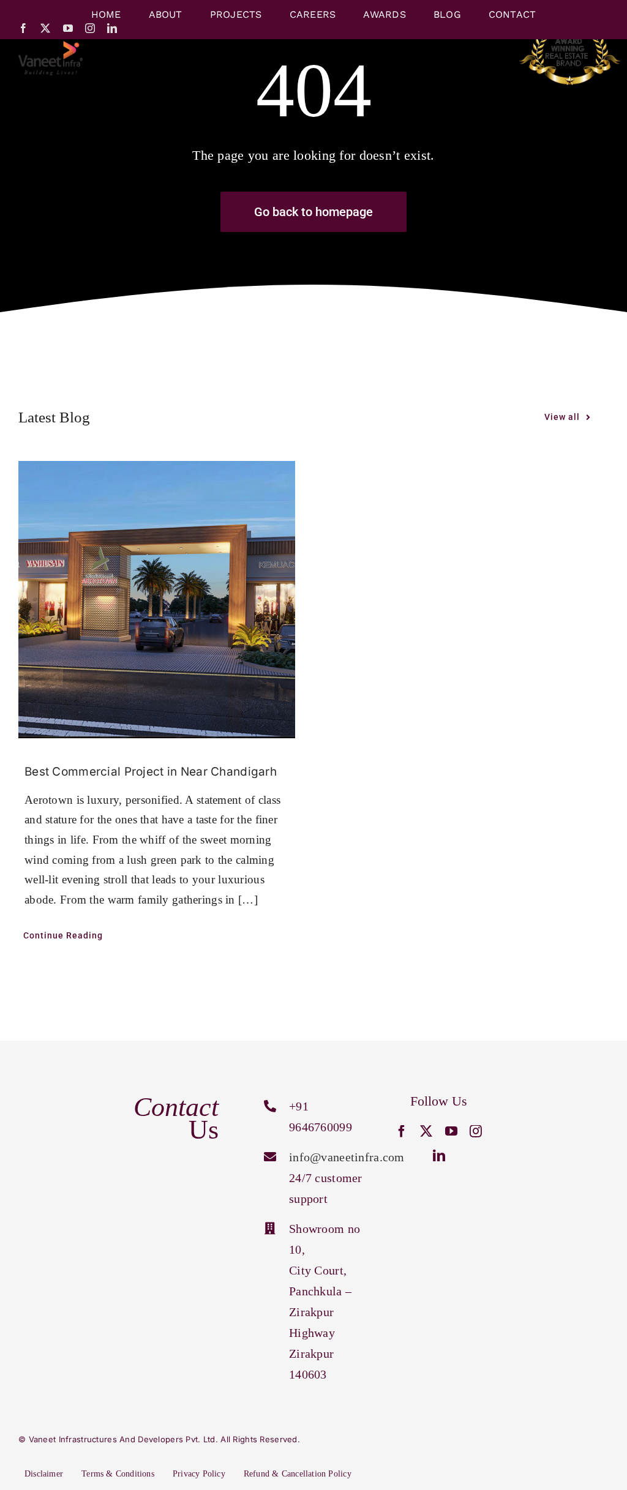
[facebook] (23, 28)
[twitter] (45, 28)
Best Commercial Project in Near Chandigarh (150, 772)
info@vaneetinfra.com (347, 1157)
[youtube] (68, 28)
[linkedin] (112, 28)
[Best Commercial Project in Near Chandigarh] (156, 599)
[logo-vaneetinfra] (50, 46)
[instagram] (90, 28)
